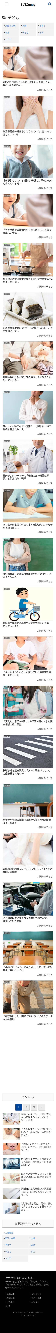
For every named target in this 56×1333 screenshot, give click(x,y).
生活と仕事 (36, 1298)
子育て (42, 26)
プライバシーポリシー (34, 1312)
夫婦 (24, 26)
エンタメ (35, 1302)
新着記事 (10, 1294)
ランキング (36, 1294)
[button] (4, 805)
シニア (8, 39)
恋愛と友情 (10, 26)
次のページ (28, 1097)
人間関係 (9, 1233)
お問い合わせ (18, 1312)
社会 (8, 1306)
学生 (41, 32)
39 (34, 1107)
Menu (7, 4)
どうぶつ (10, 1302)
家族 (7, 32)
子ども (25, 32)
